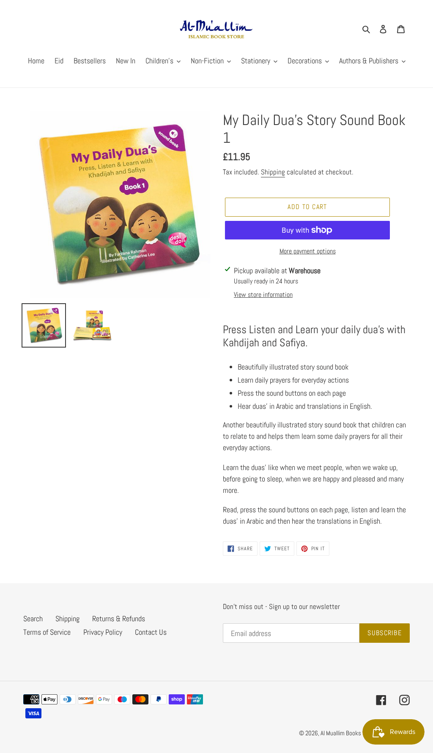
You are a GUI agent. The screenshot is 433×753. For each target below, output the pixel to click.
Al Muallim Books (341, 733)
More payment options (308, 251)
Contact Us (151, 632)
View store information (263, 294)
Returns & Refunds (118, 618)
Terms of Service (47, 632)
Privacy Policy (102, 632)
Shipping (273, 172)
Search (33, 618)
